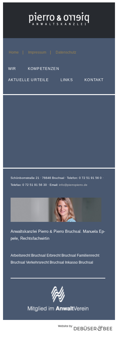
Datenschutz (66, 52)
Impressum (37, 52)
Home (14, 52)
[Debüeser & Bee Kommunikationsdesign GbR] (85, 334)
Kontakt (93, 80)
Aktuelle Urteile (28, 80)
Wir (12, 69)
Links (67, 80)
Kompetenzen (43, 69)
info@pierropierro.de (73, 184)
